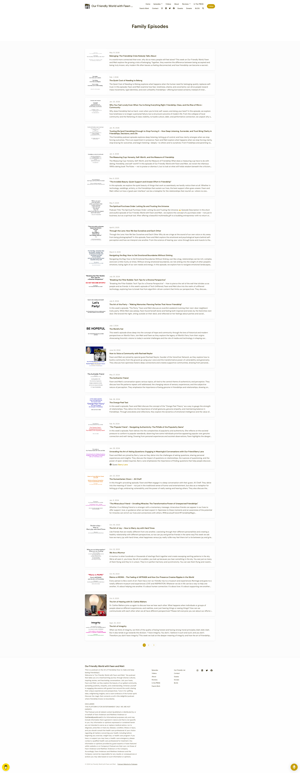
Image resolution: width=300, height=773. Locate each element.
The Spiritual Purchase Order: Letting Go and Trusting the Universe (139, 206)
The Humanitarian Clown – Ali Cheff (125, 479)
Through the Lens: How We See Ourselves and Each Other (135, 231)
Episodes (157, 4)
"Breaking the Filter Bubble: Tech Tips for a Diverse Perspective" (137, 280)
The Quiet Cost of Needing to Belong (125, 80)
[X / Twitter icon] (207, 671)
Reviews (185, 4)
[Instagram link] (162, 8)
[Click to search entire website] (203, 8)
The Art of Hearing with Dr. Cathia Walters (128, 601)
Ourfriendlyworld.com (93, 717)
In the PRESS (198, 4)
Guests (180, 8)
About (176, 4)
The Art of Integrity (117, 626)
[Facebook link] (174, 8)
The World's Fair (116, 329)
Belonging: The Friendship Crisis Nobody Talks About (132, 56)
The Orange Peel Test (118, 402)
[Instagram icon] (197, 671)
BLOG (197, 8)
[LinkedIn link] (166, 8)
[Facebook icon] (211, 671)
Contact (155, 8)
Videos (168, 4)
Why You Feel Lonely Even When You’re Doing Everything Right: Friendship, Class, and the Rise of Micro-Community (155, 106)
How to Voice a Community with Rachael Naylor (131, 353)
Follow (211, 6)
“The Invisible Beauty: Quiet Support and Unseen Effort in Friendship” (140, 182)
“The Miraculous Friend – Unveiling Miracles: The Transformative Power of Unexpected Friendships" (153, 503)
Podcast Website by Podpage (127, 764)
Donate (189, 8)
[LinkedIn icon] (202, 671)
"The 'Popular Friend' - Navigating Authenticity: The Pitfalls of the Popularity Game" (146, 427)
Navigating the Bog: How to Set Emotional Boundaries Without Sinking (140, 255)
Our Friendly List (179, 670)
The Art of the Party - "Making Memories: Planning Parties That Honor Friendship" (145, 304)
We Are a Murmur (117, 552)
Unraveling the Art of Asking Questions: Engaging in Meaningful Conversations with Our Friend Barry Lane (156, 451)
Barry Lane (123, 464)
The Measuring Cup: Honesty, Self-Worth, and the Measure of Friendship (141, 157)
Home (148, 4)
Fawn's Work (144, 8)
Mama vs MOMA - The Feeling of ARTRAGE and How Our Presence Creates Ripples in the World (151, 577)
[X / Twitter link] (170, 8)
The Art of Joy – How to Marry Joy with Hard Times (132, 528)
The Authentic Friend (118, 378)
